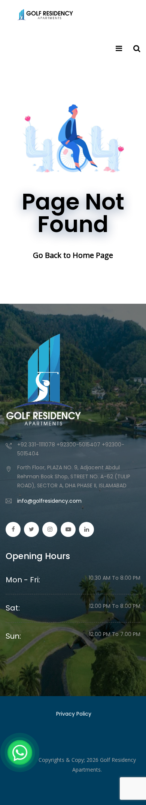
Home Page (93, 255)
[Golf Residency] (45, 15)
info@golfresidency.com (49, 501)
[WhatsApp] (19, 752)
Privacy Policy (73, 714)
